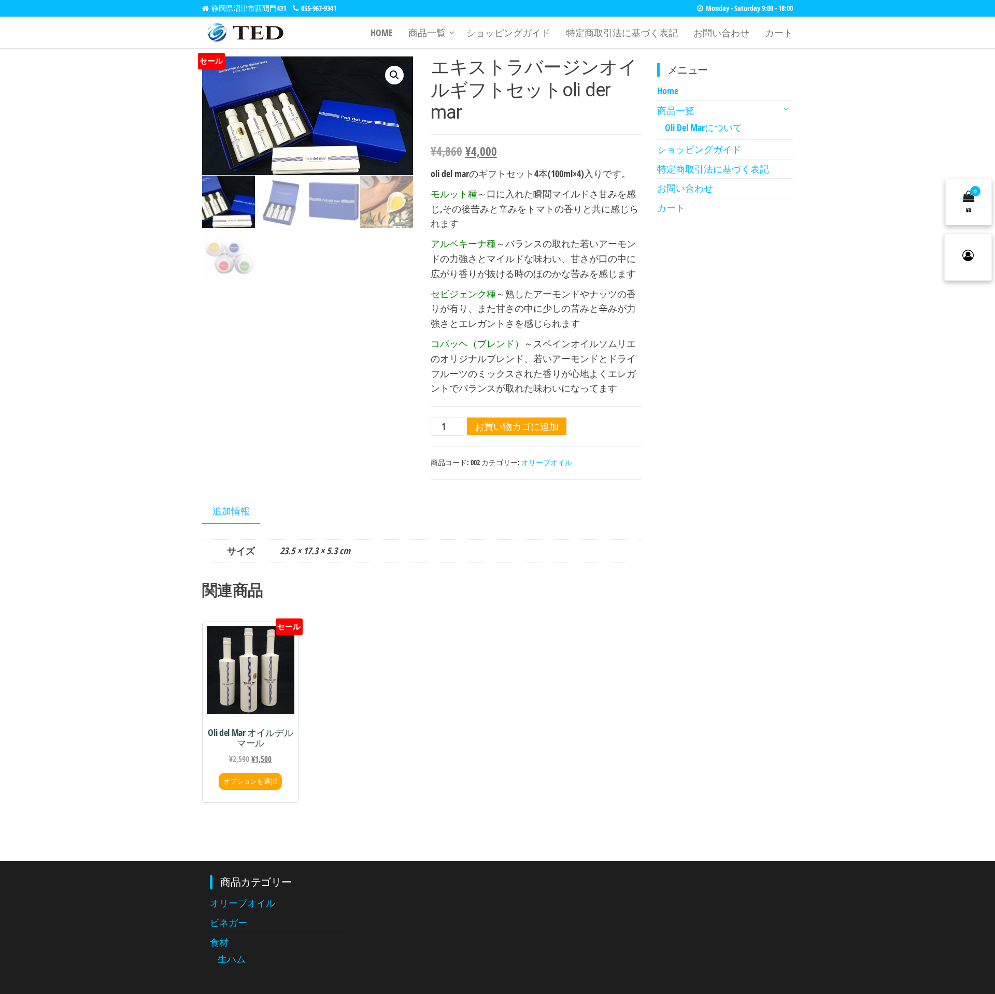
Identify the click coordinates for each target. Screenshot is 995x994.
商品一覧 (427, 32)
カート (779, 32)
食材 (219, 942)
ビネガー (228, 922)
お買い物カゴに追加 (517, 426)
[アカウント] (968, 257)
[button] (394, 75)
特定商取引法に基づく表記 (622, 32)
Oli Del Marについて (703, 127)
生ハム (232, 959)
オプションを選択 (250, 781)
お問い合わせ (721, 32)
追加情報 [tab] (231, 511)
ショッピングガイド (508, 32)
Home (382, 32)
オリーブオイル (546, 462)
